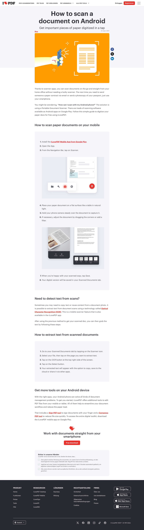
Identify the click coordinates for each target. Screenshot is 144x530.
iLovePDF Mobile (39, 495)
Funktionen (17, 495)
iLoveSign (36, 499)
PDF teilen (40, 3)
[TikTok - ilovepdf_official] (100, 523)
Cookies (76, 505)
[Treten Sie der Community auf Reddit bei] (105, 523)
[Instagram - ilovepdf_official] (94, 523)
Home (15, 492)
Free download (72, 443)
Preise (15, 499)
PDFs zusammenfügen (26, 3)
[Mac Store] (122, 500)
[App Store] (122, 494)
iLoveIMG (36, 507)
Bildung (56, 495)
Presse (96, 503)
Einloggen (118, 3)
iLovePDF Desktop (39, 492)
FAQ (14, 507)
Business (57, 492)
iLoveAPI (36, 503)
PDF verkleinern (52, 3)
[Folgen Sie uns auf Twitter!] (78, 523)
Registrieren (129, 3)
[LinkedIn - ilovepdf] (89, 523)
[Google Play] (122, 489)
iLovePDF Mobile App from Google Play (69, 142)
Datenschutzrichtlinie (81, 495)
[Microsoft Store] (122, 506)
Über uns (97, 492)
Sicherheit (77, 492)
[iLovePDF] (9, 3)
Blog (36, 31)
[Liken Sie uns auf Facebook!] (83, 523)
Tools (15, 503)
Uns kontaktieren (99, 495)
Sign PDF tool (55, 413)
